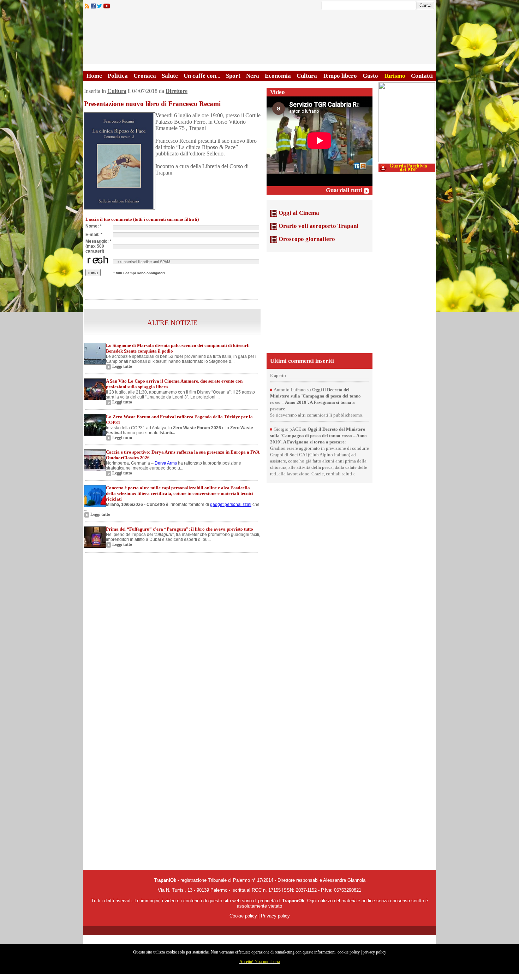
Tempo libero (340, 75)
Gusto (370, 75)
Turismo (394, 75)
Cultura (307, 75)
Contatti (422, 75)
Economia (278, 75)
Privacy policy (275, 916)
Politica (118, 75)
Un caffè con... (202, 75)
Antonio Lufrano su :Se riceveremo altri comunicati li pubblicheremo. (316, 414)
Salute (170, 75)
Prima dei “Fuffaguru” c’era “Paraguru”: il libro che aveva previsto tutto (179, 529)
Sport (233, 75)
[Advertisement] (319, 302)
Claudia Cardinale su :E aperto (313, 381)
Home (94, 75)
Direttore (176, 91)
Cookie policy (243, 916)
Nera (252, 75)
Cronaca (144, 75)
